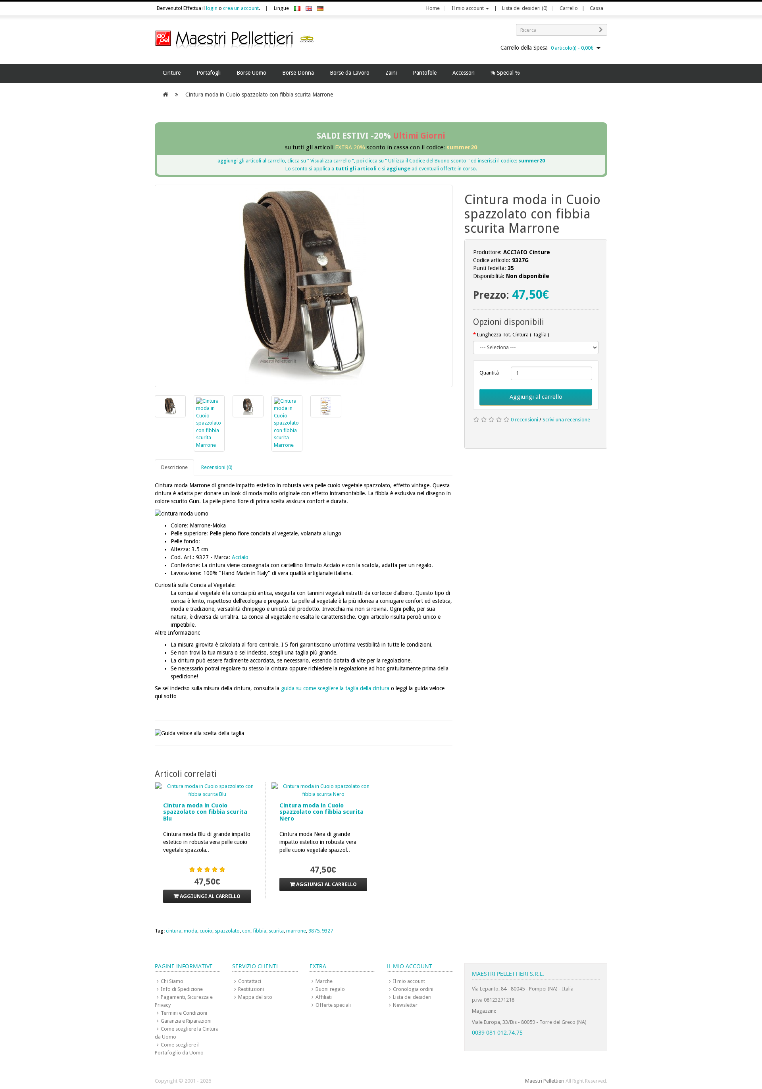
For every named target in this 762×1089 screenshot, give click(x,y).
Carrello (569, 8)
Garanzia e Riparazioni (186, 1021)
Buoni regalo (330, 989)
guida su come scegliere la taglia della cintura (335, 688)
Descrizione (174, 467)
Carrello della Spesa (546, 47)
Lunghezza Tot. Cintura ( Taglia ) (513, 335)
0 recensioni (524, 420)
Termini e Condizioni (184, 1013)
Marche (324, 981)
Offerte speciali (333, 1005)
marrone (296, 931)
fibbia (259, 931)
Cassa (596, 8)
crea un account (241, 8)
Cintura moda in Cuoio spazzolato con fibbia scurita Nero (321, 812)
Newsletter (405, 1005)
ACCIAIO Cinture (526, 252)
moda (190, 931)
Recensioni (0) (217, 467)
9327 (327, 931)
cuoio (206, 931)
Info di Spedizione (182, 989)
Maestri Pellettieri (544, 1081)
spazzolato (227, 931)
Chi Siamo (172, 981)
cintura (173, 931)
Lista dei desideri (412, 997)
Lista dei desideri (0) (525, 8)
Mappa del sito (255, 997)
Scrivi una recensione (566, 420)
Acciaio (240, 557)
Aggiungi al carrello (536, 396)
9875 (313, 931)
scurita (276, 931)
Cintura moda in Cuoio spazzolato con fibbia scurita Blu (205, 812)
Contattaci (249, 981)
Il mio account (468, 8)
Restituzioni (251, 989)
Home (433, 8)
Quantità (489, 373)
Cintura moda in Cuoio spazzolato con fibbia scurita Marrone (259, 94)
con (246, 931)
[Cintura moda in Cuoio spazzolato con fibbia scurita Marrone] (303, 286)
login (211, 8)
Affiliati (324, 997)
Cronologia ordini (413, 989)
